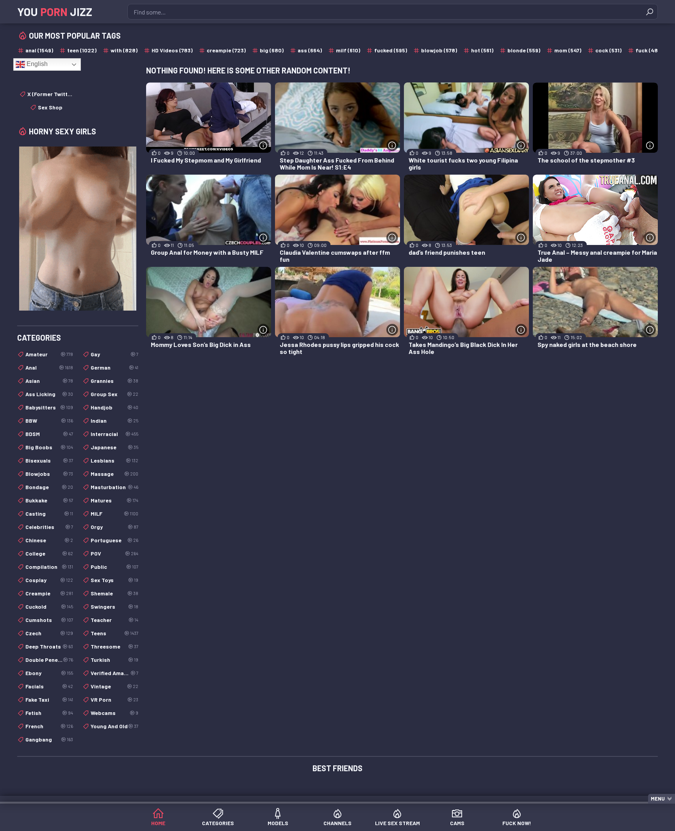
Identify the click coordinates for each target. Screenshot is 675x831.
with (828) (124, 50)
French (49, 726)
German (114, 367)
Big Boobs (49, 447)
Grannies (114, 380)
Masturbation (114, 487)
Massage (114, 473)
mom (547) (567, 50)
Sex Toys (114, 580)
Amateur (49, 354)
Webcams (114, 712)
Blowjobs (49, 473)
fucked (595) (390, 50)
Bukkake (49, 500)
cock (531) (608, 50)
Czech (49, 633)
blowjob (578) (439, 50)
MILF (114, 513)
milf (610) (348, 50)
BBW (49, 420)
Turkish (114, 659)
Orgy (114, 527)
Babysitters (49, 407)
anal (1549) (39, 50)
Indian (114, 420)
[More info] (263, 145)
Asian (49, 380)
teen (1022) (81, 50)
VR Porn (114, 699)
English (36, 64)
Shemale (114, 593)
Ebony (49, 673)
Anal (49, 367)
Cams (457, 823)
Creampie (49, 593)
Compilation (49, 566)
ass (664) (310, 50)
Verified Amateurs (114, 673)
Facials (49, 686)
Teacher (114, 620)
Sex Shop (50, 107)
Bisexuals (49, 460)
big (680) (272, 50)
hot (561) (482, 50)
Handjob (114, 407)
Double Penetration (49, 659)
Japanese (114, 447)
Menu (658, 798)
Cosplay (49, 580)
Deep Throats (49, 646)
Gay (114, 354)
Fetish (49, 712)
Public (114, 566)
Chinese (49, 540)
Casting (49, 513)
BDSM (49, 434)
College (49, 553)
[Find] (649, 12)
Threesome (114, 646)
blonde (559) (523, 50)
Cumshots (49, 620)
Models (278, 823)
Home (158, 823)
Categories (218, 823)
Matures (114, 500)
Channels (337, 823)
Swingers (114, 606)
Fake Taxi (49, 699)
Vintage (114, 686)
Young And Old (114, 726)
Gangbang (49, 739)
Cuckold (49, 606)
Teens (114, 633)
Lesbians (114, 460)
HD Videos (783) (172, 50)
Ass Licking (49, 394)
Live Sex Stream (397, 823)
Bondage (49, 487)
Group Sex (114, 394)
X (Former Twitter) (50, 94)
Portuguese (114, 540)
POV (114, 553)
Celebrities (49, 527)
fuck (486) (649, 50)
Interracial (114, 434)
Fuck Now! (516, 823)
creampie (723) (226, 50)
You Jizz (54, 11)
